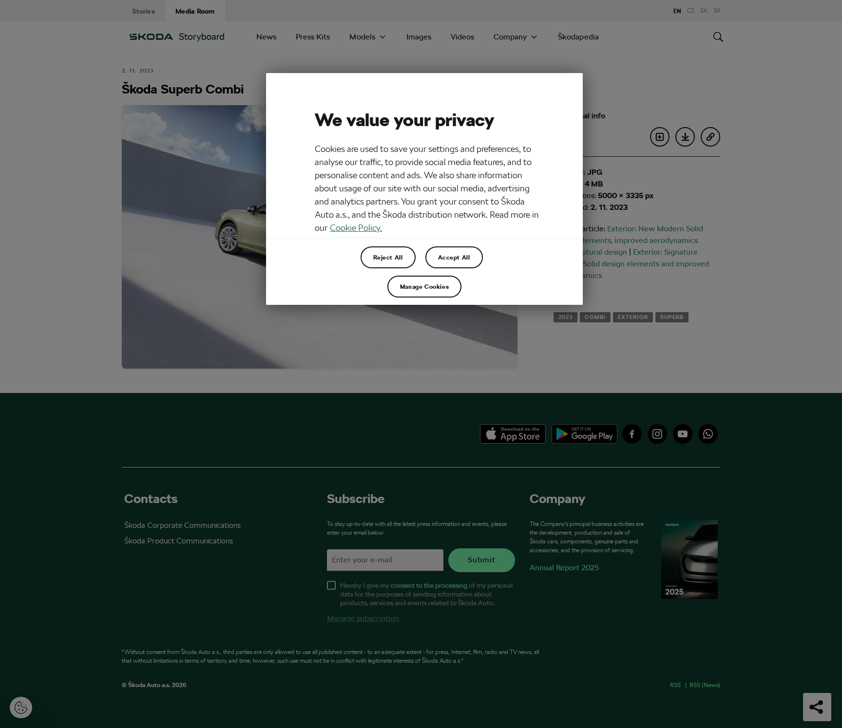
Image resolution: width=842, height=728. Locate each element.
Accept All (454, 257)
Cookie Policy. (356, 228)
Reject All (388, 257)
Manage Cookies (424, 286)
